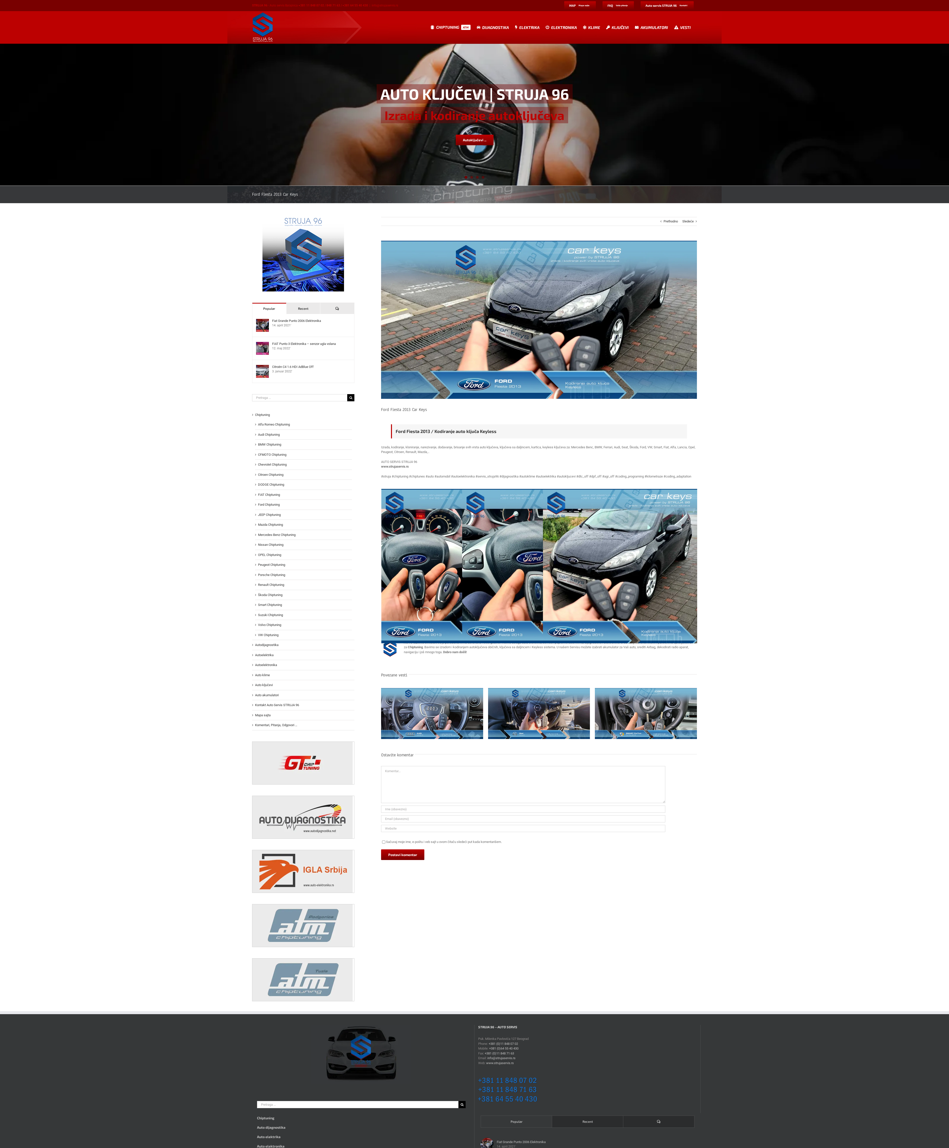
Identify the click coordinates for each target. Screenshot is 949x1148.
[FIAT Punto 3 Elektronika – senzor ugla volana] (262, 344)
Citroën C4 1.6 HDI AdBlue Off (293, 367)
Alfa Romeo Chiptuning (274, 424)
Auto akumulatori (267, 695)
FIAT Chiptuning (269, 495)
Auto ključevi (264, 685)
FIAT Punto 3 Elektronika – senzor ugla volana (304, 344)
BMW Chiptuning (269, 444)
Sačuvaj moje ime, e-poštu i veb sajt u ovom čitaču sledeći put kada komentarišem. (444, 842)
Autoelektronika (266, 665)
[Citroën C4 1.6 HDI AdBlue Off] (262, 367)
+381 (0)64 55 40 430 (503, 1048)
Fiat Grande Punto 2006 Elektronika (296, 321)
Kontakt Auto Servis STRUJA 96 (277, 705)
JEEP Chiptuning (269, 515)
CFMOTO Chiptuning (272, 454)
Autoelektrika (264, 655)
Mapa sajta (263, 715)
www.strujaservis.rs (395, 466)
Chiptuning (262, 415)
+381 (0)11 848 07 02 (503, 1044)
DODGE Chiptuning (271, 484)
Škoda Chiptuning (270, 595)
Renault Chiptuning (271, 585)
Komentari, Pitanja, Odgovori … (276, 725)
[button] (384, 714)
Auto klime (262, 675)
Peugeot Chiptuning (271, 565)
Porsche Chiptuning (271, 575)
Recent (303, 309)
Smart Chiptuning (270, 605)
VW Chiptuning (268, 635)
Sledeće (688, 221)
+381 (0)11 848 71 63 (499, 1053)
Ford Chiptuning (269, 504)
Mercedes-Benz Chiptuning (277, 535)
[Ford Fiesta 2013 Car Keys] (620, 566)
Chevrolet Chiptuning (272, 464)
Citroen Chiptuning (270, 475)
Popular (269, 309)
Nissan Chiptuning (270, 545)
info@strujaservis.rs (385, 5)
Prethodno (671, 221)
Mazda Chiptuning (270, 524)
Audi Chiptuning (269, 434)
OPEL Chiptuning (269, 555)
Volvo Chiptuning (269, 625)
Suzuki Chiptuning (270, 615)
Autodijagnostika (267, 645)
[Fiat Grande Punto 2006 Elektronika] (262, 321)
